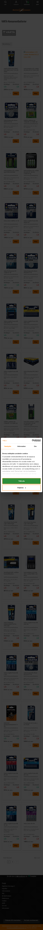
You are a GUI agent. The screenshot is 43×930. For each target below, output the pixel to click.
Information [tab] (21, 446)
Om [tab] (35, 446)
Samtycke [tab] (7, 446)
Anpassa (20, 487)
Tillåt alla (21, 481)
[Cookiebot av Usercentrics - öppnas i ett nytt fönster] (32, 440)
